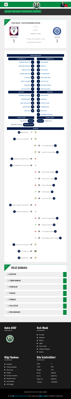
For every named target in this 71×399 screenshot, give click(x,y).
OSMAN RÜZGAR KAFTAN (24, 62)
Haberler (42, 337)
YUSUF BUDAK (44, 70)
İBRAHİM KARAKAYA (25, 99)
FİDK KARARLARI (14, 312)
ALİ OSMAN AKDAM (45, 74)
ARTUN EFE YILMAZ (45, 103)
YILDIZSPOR (57, 37)
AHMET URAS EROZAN (25, 103)
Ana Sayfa (8, 11)
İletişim (41, 352)
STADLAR (12, 293)
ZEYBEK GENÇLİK (13, 37)
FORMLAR (12, 299)
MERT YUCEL (44, 111)
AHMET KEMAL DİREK (45, 77)
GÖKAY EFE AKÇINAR (25, 81)
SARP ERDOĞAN (44, 62)
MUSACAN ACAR (26, 107)
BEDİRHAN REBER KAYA (25, 74)
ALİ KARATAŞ (27, 77)
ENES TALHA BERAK (25, 89)
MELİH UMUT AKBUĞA (46, 85)
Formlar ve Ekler (11, 375)
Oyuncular (9, 370)
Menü (6, 4)
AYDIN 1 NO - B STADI (36, 34)
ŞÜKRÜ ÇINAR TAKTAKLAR (24, 66)
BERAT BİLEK (27, 111)
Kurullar (41, 334)
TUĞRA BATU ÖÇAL (25, 70)
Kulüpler (9, 364)
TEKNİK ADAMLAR (15, 281)
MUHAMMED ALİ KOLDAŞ (24, 95)
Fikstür (41, 340)
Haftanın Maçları (44, 349)
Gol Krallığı (9, 384)
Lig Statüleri (10, 381)
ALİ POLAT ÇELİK (44, 81)
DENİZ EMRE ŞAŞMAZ (45, 89)
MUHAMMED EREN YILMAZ (47, 114)
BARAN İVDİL (27, 85)
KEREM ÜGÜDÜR (44, 95)
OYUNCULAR (13, 287)
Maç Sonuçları (16, 11)
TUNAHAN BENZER (45, 107)
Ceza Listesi (43, 346)
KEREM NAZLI (44, 99)
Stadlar (8, 372)
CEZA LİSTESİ (13, 306)
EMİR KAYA (43, 66)
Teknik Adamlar (11, 367)
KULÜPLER (12, 274)
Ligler (41, 343)
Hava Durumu (11, 378)
